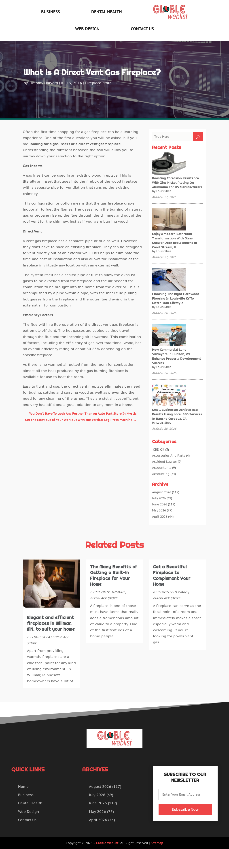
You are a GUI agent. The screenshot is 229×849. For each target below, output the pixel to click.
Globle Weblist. (107, 843)
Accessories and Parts (168, 456)
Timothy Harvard (43, 82)
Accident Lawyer (164, 462)
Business (50, 11)
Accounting (161, 474)
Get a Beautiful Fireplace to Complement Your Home (172, 575)
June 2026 (159, 504)
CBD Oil (158, 450)
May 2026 (159, 510)
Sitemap (157, 843)
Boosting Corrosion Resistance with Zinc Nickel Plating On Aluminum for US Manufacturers (177, 182)
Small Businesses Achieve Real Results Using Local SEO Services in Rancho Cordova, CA (177, 414)
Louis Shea (41, 637)
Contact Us (142, 28)
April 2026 (159, 517)
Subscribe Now (185, 809)
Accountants (161, 468)
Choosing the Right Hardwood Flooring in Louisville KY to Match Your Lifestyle (175, 298)
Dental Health (106, 11)
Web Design (87, 28)
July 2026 (159, 498)
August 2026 (161, 492)
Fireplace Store (98, 82)
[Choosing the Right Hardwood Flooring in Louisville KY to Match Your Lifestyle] (169, 279)
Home (23, 786)
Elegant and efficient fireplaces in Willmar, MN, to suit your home (51, 623)
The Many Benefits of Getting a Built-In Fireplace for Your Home (113, 575)
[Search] (198, 136)
